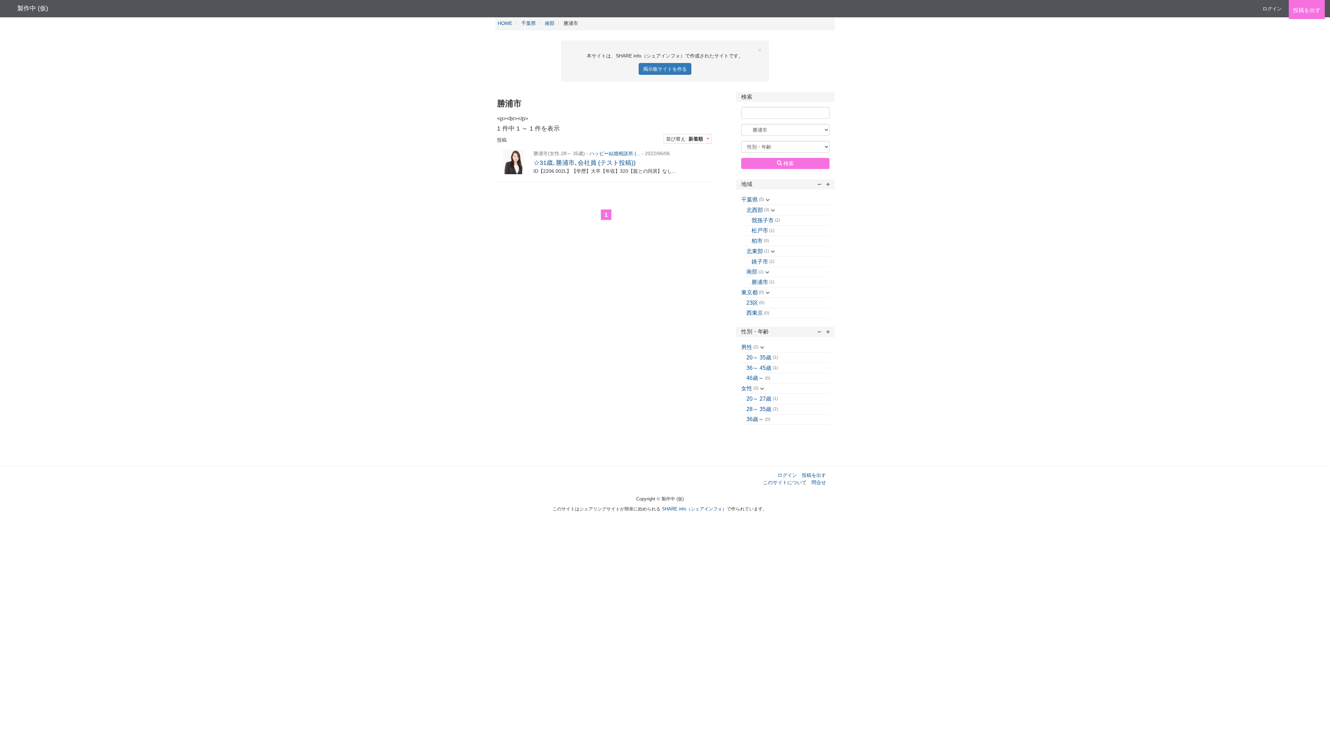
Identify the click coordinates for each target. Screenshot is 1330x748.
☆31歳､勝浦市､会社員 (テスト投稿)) (584, 162)
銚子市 (760, 262)
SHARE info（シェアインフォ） (694, 508)
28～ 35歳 (758, 409)
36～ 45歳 (758, 368)
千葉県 (749, 200)
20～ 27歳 (758, 399)
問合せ (819, 482)
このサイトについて (785, 482)
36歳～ (755, 419)
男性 (746, 347)
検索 (788, 163)
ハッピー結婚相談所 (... (614, 153)
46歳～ (755, 378)
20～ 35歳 (758, 357)
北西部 (754, 210)
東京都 (749, 292)
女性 (746, 388)
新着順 (696, 139)
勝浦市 (760, 282)
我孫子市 (763, 220)
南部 (751, 272)
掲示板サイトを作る (665, 69)
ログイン (1272, 8)
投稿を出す (814, 475)
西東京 (754, 313)
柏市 (757, 241)
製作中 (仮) (32, 8)
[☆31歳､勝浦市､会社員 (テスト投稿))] (513, 162)
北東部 (754, 251)
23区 (752, 303)
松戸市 (760, 230)
